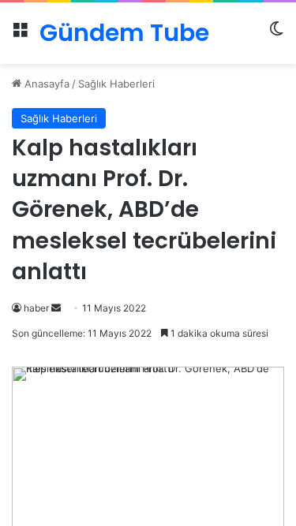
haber (36, 308)
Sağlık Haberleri (116, 83)
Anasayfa (45, 83)
